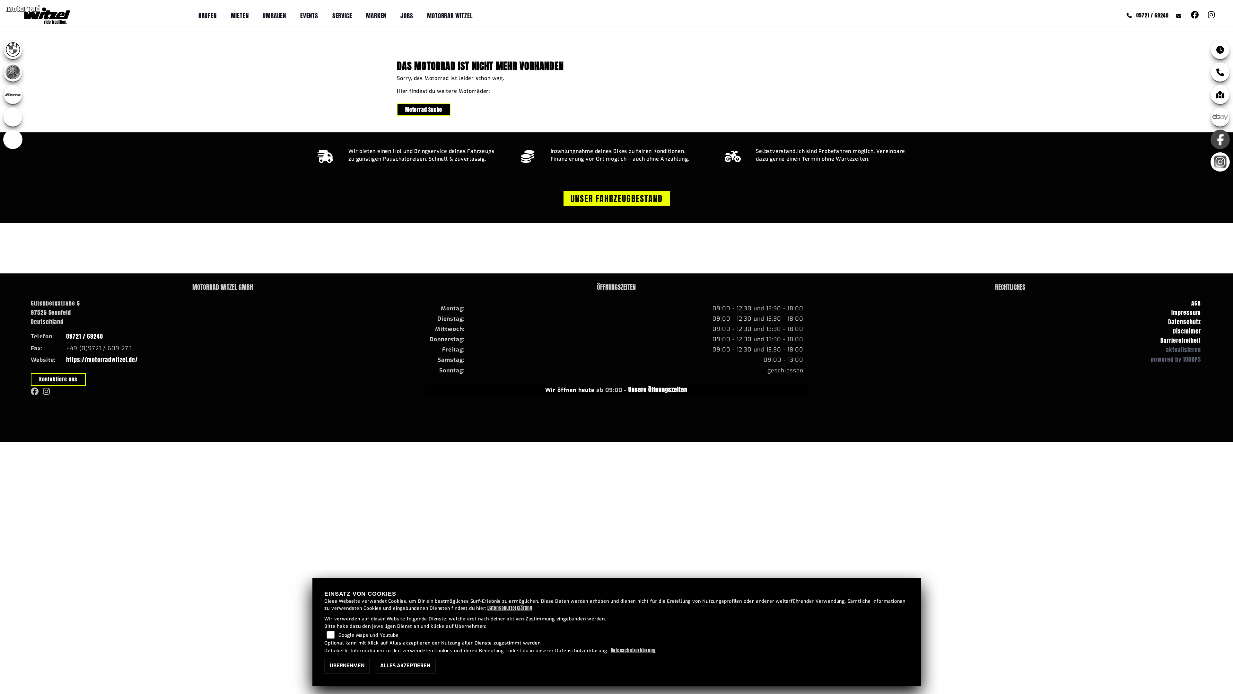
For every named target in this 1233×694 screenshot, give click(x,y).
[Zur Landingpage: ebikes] (12, 117)
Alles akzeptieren (405, 665)
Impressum (1186, 312)
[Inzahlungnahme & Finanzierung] (528, 155)
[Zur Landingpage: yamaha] (12, 72)
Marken (376, 15)
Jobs (406, 15)
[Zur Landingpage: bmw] (12, 49)
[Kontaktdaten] (1220, 72)
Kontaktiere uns (58, 379)
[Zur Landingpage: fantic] (12, 94)
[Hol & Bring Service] (325, 155)
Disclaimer (1187, 331)
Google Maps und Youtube (368, 635)
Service (342, 15)
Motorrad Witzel (450, 15)
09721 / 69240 (1152, 16)
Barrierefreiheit (1180, 340)
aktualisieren (1183, 349)
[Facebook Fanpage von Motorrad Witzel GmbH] (1194, 15)
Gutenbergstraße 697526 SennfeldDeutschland (55, 312)
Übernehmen (347, 665)
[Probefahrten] (732, 155)
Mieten (240, 15)
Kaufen (207, 15)
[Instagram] (1220, 162)
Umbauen (274, 15)
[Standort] (1220, 94)
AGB (1196, 303)
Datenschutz (1184, 321)
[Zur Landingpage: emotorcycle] (12, 139)
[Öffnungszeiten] (1220, 49)
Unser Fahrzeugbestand (617, 198)
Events (309, 15)
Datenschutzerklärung (509, 607)
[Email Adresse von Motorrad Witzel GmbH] (1177, 15)
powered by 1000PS (1176, 359)
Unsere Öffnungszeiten (657, 389)
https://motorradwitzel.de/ (102, 359)
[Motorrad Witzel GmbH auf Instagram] (1210, 15)
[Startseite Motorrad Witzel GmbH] (38, 14)
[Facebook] (1220, 139)
